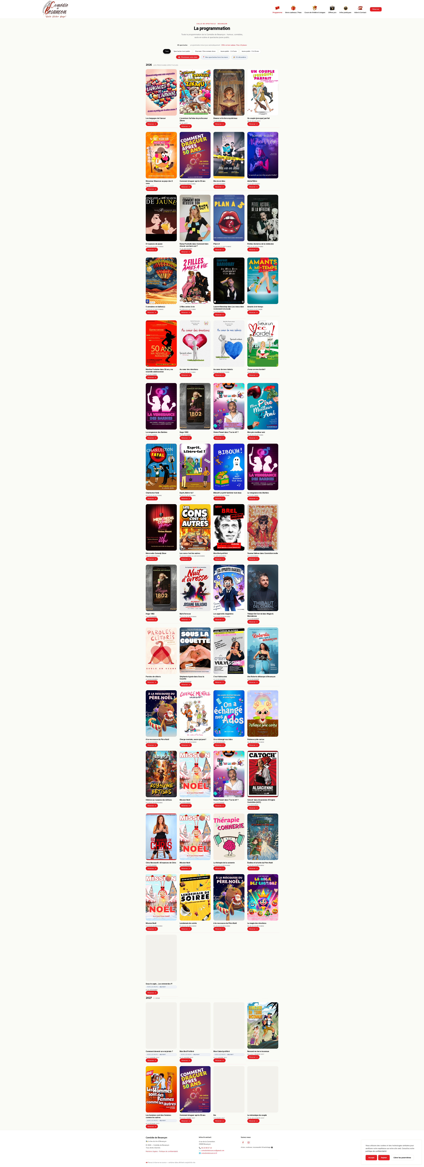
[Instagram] (248, 1142)
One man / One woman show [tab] (205, 51)
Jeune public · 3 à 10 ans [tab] (250, 51)
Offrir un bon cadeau (228, 45)
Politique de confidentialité (168, 1151)
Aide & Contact (360, 12)
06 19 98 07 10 (206, 1148)
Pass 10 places (241, 45)
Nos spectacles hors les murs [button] (215, 57)
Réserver (375, 9)
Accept (371, 1158)
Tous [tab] (167, 51)
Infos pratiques (345, 12)
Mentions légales (152, 1151)
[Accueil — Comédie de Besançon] (55, 9)
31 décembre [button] (239, 57)
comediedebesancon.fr (209, 1153)
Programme (277, 12)
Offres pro (332, 12)
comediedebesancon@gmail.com (212, 1150)
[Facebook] (243, 1142)
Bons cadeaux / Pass (293, 12)
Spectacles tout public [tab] (182, 51)
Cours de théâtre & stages (315, 12)
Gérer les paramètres (402, 1158)
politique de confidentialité (376, 1151)
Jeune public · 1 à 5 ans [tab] (229, 51)
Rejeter (384, 1158)
